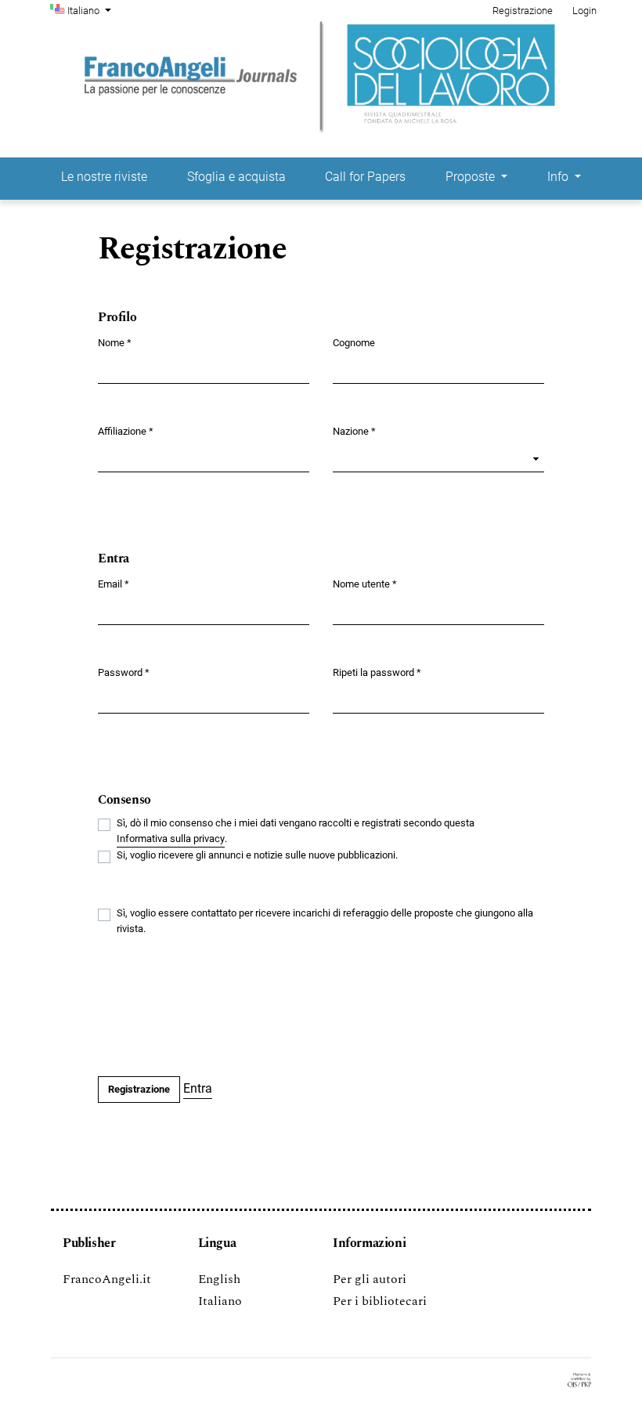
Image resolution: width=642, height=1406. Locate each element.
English (219, 1279)
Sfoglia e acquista (236, 176)
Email (113, 583)
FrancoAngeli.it (107, 1279)
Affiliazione (125, 431)
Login (584, 10)
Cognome (354, 343)
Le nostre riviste (104, 176)
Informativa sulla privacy (171, 838)
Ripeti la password (377, 672)
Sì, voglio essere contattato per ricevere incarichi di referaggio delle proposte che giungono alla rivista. (325, 920)
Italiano (220, 1301)
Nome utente (365, 583)
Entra (197, 1088)
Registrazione (522, 10)
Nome (115, 342)
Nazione (354, 431)
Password (124, 672)
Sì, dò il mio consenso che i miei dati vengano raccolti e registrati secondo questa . (295, 830)
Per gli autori (369, 1279)
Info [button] (559, 176)
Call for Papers (365, 176)
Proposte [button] (471, 176)
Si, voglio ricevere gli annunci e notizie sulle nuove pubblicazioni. (257, 855)
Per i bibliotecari (380, 1301)
